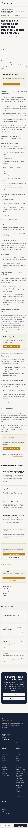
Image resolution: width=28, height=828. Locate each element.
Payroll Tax (8, 294)
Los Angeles (18, 787)
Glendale (18, 791)
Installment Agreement (20, 771)
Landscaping (4, 767)
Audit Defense (19, 778)
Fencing (17, 758)
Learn (2, 9)
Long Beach (18, 796)
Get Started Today (14, 694)
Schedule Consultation (14, 554)
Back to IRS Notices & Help (9, 564)
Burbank (17, 789)
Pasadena (18, 793)
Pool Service (4, 771)
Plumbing (18, 752)
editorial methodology (18, 455)
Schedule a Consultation (21, 825)
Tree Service (5, 769)
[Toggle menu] (25, 3)
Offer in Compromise (20, 769)
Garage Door (18, 760)
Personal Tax (5, 751)
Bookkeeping (6, 591)
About (3, 804)
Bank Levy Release (20, 782)
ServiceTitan (4, 777)
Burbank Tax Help (6, 813)
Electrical (18, 754)
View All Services (14, 698)
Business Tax (6, 588)
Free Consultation (14, 578)
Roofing (17, 756)
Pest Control (4, 773)
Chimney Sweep (5, 775)
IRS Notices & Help (9, 9)
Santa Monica (19, 795)
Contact (3, 805)
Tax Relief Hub (19, 767)
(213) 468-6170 (15, 557)
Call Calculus (8, 825)
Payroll (3, 756)
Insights (3, 807)
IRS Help (5, 593)
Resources (4, 809)
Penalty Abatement (20, 773)
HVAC (17, 751)
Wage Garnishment (20, 780)
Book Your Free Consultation (11, 84)
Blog (3, 811)
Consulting (5, 595)
